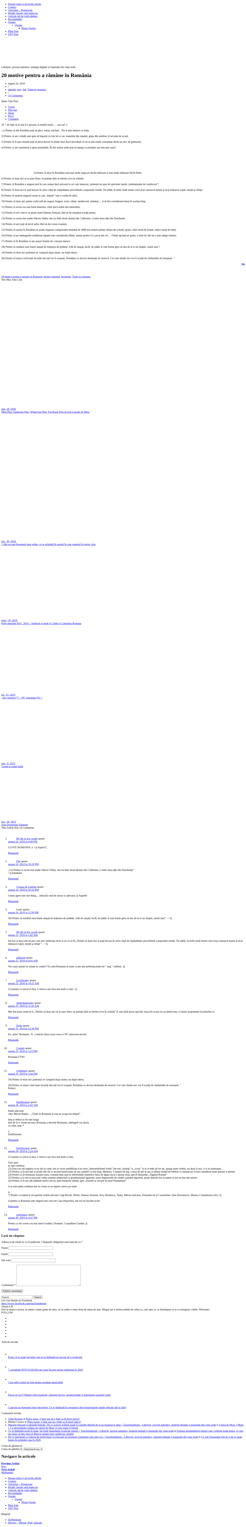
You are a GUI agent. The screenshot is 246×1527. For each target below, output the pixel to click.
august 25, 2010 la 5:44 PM (22, 1073)
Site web (6, 1260)
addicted (20, 957)
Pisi (18, 861)
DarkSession (23, 1102)
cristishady (22, 1070)
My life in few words (26, 838)
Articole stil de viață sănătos (22, 16)
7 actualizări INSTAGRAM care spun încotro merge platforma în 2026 (45, 1369)
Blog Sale (13, 31)
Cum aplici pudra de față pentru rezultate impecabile (35, 1382)
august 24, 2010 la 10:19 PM (23, 864)
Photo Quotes (28, 28)
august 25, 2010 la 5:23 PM (22, 1051)
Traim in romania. (36, 89)
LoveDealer (22, 980)
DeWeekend (14, 1519)
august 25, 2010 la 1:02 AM (23, 935)
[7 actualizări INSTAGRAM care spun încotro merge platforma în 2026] (12, 1366)
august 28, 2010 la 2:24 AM (23, 1151)
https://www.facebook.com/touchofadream (23, 1303)
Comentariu (8, 1285)
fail (24, 89)
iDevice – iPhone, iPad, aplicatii (25, 1522)
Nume (4, 1247)
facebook (66, 276)
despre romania (52, 276)
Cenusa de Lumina (26, 886)
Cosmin (20, 1048)
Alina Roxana (15, 1418)
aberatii (12, 89)
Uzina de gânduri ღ (11, 1449)
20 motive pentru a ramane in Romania (21, 276)
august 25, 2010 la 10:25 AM (23, 983)
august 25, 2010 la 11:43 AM (23, 1006)
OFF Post (13, 34)
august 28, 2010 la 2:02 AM (23, 1105)
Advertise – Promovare (20, 10)
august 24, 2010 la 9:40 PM (22, 841)
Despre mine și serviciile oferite (24, 4)
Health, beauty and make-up (23, 13)
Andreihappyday (25, 1003)
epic (19, 89)
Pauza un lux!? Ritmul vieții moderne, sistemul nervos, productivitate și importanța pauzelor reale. (59, 1394)
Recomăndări (15, 19)
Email (4, 1254)
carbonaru (21, 1214)
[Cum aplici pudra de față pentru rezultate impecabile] (12, 1379)
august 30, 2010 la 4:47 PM (22, 1217)
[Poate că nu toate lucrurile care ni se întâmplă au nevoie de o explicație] (12, 1354)
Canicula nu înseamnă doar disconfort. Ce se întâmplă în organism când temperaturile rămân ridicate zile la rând (67, 1407)
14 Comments (15, 95)
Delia (19, 1025)
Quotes (12, 22)
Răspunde (13, 853)
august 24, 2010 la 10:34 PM (23, 889)
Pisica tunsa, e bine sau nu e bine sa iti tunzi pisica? (53, 1418)
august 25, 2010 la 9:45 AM (23, 960)
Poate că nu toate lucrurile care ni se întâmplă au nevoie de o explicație (45, 1357)
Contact (12, 7)
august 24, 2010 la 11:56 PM (23, 912)
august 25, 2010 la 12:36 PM (23, 1028)
